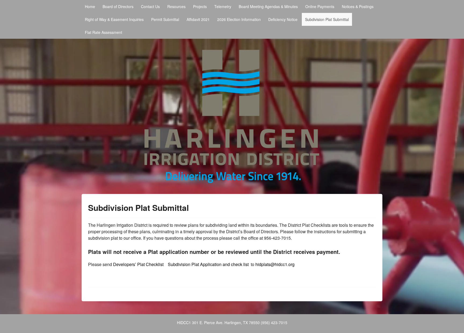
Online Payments (319, 6)
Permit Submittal (165, 19)
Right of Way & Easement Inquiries (114, 19)
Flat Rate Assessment (103, 32)
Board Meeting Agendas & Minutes (268, 6)
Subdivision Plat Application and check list (208, 264)
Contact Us (150, 6)
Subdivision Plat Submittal (327, 19)
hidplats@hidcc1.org (275, 264)
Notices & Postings (358, 6)
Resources (176, 6)
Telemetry (222, 6)
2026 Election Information (239, 19)
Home (90, 6)
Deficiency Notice (283, 19)
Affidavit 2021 (198, 19)
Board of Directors (118, 6)
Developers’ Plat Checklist (139, 264)
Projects (200, 6)
